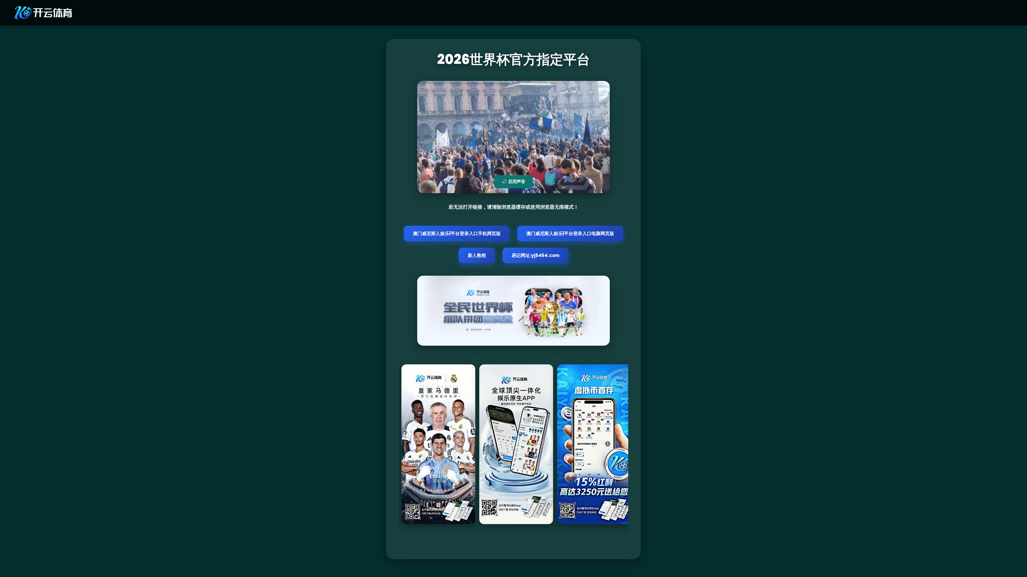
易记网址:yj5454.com (536, 255)
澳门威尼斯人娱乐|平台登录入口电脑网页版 (570, 233)
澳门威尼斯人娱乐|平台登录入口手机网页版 (457, 233)
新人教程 (477, 255)
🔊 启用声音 (513, 181)
